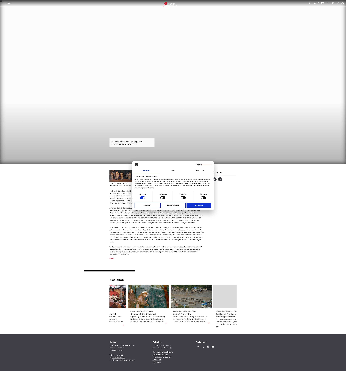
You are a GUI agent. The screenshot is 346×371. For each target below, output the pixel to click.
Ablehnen (147, 205)
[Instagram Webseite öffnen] (338, 3)
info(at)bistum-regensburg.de (124, 360)
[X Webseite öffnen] (333, 3)
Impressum (157, 362)
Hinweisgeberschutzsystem (162, 357)
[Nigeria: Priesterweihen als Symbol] (216, 296)
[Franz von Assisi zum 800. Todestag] (130, 296)
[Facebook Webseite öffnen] (328, 3)
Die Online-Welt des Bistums (163, 352)
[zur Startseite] (161, 4)
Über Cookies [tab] (200, 170)
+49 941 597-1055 (118, 357)
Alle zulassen (199, 205)
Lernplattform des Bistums (162, 345)
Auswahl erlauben (173, 205)
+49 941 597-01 (117, 355)
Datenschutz (157, 359)
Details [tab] (173, 170)
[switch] (162, 197)
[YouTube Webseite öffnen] (343, 3)
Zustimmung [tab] (146, 170)
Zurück (111, 258)
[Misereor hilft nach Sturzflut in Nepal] (173, 296)
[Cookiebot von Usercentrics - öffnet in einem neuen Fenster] (204, 164)
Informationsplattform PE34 (162, 348)
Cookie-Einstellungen (160, 354)
